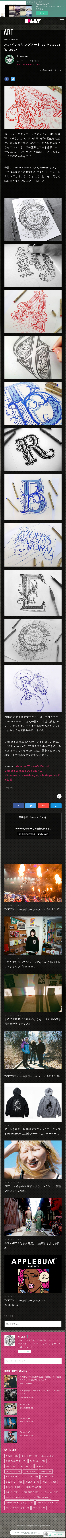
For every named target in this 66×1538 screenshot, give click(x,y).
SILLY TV (29, 1456)
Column (51, 1492)
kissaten (22, 56)
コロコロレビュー (47, 1503)
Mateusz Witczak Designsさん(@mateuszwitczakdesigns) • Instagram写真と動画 (32, 775)
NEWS (12, 1456)
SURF (46, 1471)
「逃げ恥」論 (40, 1497)
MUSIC (13, 1471)
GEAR (49, 1482)
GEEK (32, 1482)
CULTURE (32, 1492)
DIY (33, 1477)
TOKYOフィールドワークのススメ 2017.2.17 (32, 909)
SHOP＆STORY (16, 1461)
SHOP (48, 1477)
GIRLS (12, 1492)
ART (9, 31)
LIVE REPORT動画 (17, 1508)
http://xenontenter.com (28, 65)
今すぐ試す (42, 13)
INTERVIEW (35, 1487)
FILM (41, 1466)
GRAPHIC (13, 1487)
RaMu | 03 (25, 1432)
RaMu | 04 (25, 1404)
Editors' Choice (16, 1497)
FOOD (11, 1466)
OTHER (39, 1508)
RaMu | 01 (25, 1418)
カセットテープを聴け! (19, 1503)
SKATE (30, 1471)
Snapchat (49, 1456)
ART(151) (8, 788)
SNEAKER (14, 1482)
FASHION (37, 1461)
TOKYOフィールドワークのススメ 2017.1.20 (32, 1076)
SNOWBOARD (15, 1477)
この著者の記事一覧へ (48, 70)
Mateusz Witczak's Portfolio (33, 766)
